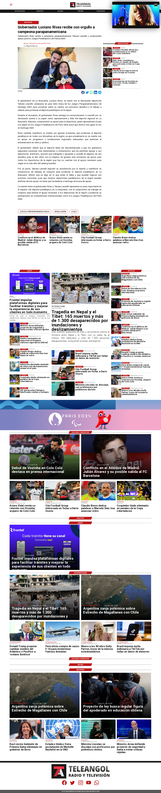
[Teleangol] (11, 6)
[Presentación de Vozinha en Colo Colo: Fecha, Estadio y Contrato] (107, 83)
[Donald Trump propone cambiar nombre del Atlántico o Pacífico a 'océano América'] (116, 354)
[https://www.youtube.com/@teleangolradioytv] (88, 784)
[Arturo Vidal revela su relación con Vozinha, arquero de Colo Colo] (116, 380)
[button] (34, 211)
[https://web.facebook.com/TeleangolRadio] (64, 784)
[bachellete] (116, 342)
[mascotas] (15, 341)
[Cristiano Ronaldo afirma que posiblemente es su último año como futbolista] (107, 51)
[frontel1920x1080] (30, 294)
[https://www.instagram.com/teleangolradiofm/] (80, 784)
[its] (15, 366)
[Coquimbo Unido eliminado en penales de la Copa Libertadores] (15, 379)
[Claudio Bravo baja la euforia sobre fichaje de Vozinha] (107, 72)
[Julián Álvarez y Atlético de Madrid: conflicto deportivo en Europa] (116, 329)
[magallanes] (116, 278)
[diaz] (15, 354)
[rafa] (107, 62)
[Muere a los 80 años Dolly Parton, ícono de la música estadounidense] (116, 392)
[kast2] (116, 316)
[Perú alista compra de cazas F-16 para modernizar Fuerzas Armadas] (116, 367)
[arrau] (15, 328)
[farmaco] (15, 392)
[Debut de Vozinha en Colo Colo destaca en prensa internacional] (116, 291)
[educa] (116, 303)
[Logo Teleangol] (80, 7)
